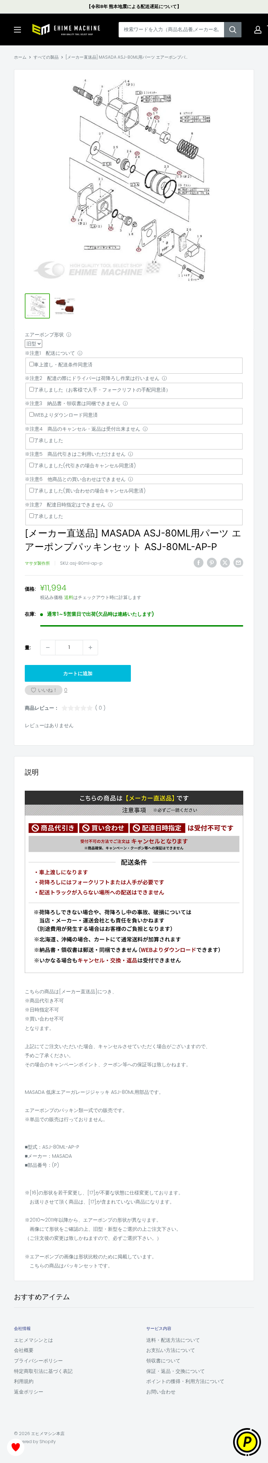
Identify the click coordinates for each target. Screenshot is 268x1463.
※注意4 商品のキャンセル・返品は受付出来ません (82, 428)
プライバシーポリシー (38, 1360)
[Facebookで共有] (198, 562)
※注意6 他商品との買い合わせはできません (75, 479)
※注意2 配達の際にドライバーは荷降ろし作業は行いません (92, 378)
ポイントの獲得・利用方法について (185, 1381)
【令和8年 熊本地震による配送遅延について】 (134, 6)
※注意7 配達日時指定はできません (65, 504)
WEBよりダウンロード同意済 (66, 414)
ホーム (20, 57)
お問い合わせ (161, 1391)
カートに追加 (77, 673)
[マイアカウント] (257, 30)
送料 (68, 597)
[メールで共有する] (238, 562)
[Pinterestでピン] (212, 562)
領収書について (163, 1360)
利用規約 (24, 1381)
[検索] (232, 29)
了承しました (48, 440)
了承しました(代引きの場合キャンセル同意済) (85, 465)
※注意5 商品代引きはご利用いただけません (75, 454)
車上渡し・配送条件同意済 (63, 364)
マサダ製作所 (37, 563)
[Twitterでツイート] (225, 562)
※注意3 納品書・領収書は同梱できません (72, 403)
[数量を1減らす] (47, 647)
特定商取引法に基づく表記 (43, 1371)
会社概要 (24, 1350)
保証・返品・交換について (175, 1371)
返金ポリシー (28, 1391)
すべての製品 (46, 57)
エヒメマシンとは (33, 1340)
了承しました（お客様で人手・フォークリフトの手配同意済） (102, 389)
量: (28, 647)
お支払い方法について (170, 1350)
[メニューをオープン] (17, 29)
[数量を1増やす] (90, 647)
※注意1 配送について (50, 353)
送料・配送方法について (173, 1340)
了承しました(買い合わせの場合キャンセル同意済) (90, 490)
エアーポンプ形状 (44, 334)
